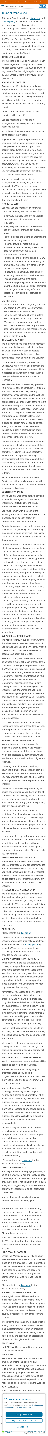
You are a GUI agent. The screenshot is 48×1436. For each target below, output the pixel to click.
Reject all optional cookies (24, 1420)
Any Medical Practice (14, 6)
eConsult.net (39, 2)
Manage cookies (24, 1426)
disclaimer (35, 18)
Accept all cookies (24, 1414)
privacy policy (8, 21)
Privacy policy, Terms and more (36, 1431)
